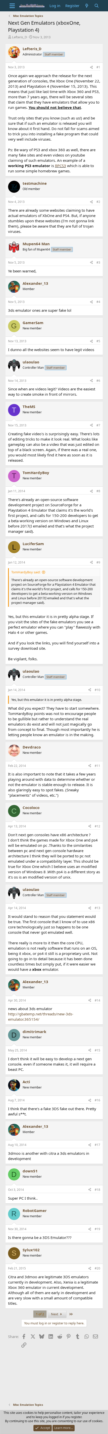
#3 (98, 262)
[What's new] (87, 5)
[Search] (96, 5)
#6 (98, 381)
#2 (98, 202)
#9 (98, 562)
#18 (97, 1190)
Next (55, 1314)
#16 (97, 1100)
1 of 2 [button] (40, 1314)
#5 (98, 341)
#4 (98, 302)
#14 (97, 1000)
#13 (97, 908)
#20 (97, 1268)
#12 (97, 826)
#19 (97, 1229)
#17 (97, 1145)
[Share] (91, 67)
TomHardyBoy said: (25, 572)
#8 (98, 491)
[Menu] (12, 6)
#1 (98, 67)
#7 (98, 425)
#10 (97, 690)
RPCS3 (60, 165)
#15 (97, 1050)
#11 (97, 766)
